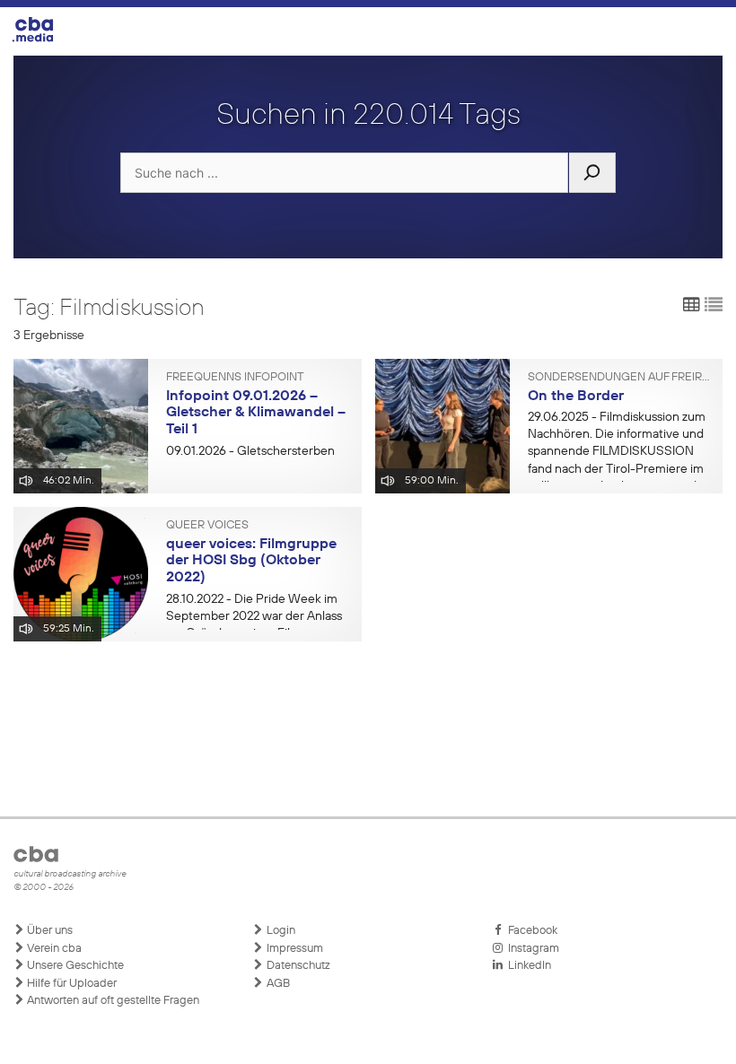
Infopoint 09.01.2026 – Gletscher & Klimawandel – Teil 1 (256, 413)
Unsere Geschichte (74, 966)
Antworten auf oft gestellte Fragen (111, 1001)
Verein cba (53, 949)
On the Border (576, 396)
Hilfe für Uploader (70, 984)
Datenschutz (297, 966)
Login (279, 931)
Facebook (530, 931)
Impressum (293, 949)
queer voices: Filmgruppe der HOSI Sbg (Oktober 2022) (251, 561)
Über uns (48, 931)
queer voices (207, 525)
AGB (277, 984)
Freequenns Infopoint (235, 377)
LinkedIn (527, 966)
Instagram (531, 949)
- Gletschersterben (250, 451)
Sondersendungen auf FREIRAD (619, 377)
